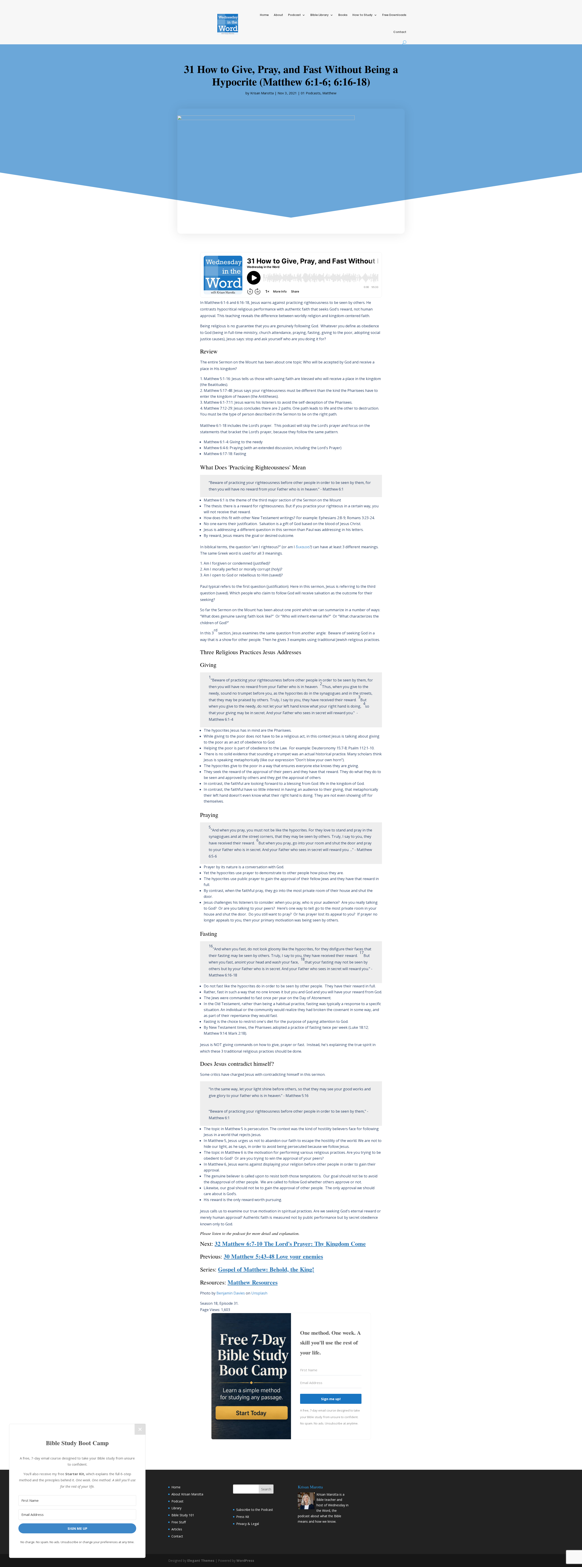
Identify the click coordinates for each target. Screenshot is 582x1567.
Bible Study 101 (182, 1515)
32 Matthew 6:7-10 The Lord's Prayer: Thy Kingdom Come (290, 1243)
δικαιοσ (302, 546)
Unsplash (259, 1293)
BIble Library (319, 15)
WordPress (245, 1560)
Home (264, 15)
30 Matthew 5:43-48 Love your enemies (273, 1256)
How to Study (362, 15)
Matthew (329, 93)
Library (176, 1508)
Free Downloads (394, 15)
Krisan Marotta (262, 93)
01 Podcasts (311, 93)
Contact (399, 32)
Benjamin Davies (230, 1293)
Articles (176, 1529)
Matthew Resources (253, 1282)
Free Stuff (178, 1522)
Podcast (294, 15)
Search (266, 1489)
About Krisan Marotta (187, 1494)
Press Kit (242, 1516)
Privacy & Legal (247, 1524)
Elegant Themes (200, 1560)
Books (342, 15)
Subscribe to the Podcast (254, 1509)
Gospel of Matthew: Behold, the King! (266, 1269)
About (278, 15)
